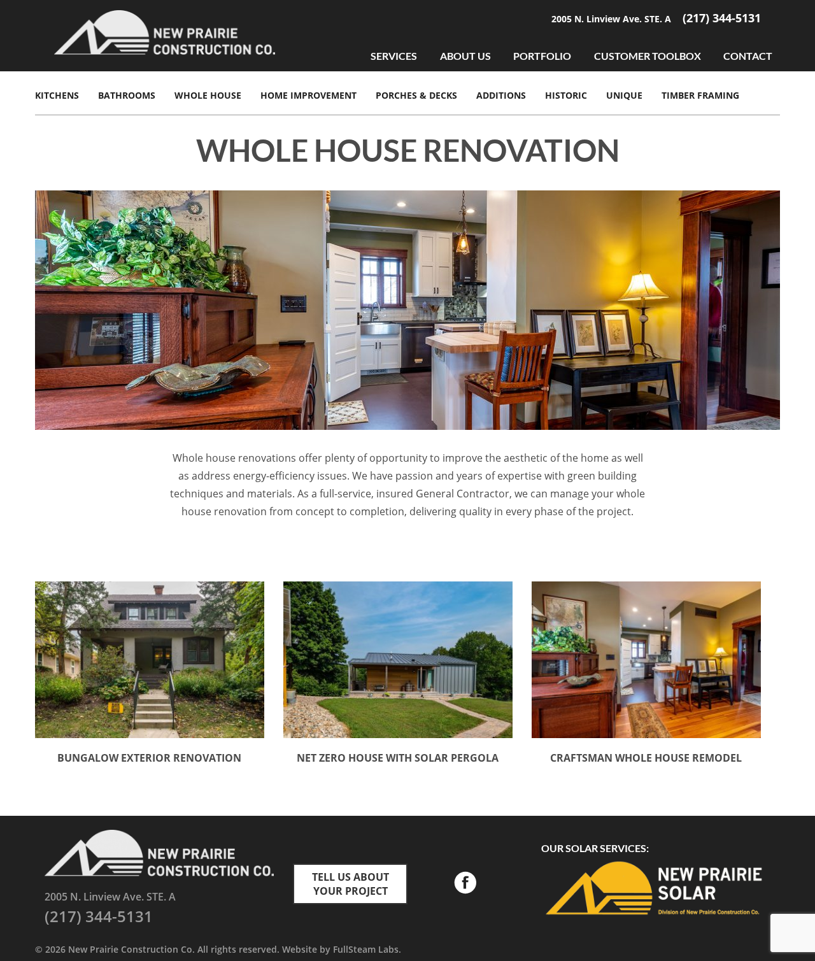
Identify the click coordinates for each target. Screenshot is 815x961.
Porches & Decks (416, 95)
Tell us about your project (350, 884)
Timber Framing (700, 95)
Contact (747, 56)
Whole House (207, 95)
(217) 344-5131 (722, 17)
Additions (501, 95)
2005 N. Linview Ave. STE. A (612, 19)
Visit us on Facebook (464, 884)
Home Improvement (308, 95)
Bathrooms (126, 95)
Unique (624, 95)
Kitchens (57, 95)
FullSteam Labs (366, 949)
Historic (566, 95)
